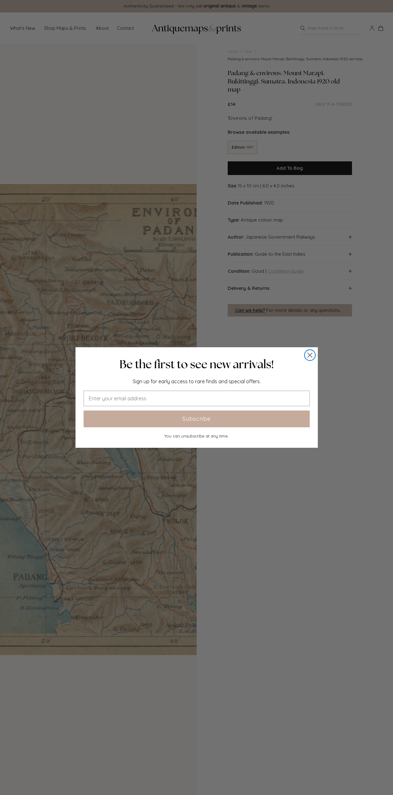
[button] (196, 364)
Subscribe (196, 418)
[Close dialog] (309, 355)
